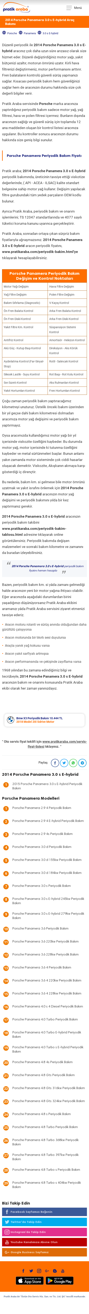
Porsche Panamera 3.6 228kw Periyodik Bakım (45, 954)
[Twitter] (64, 763)
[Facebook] (55, 763)
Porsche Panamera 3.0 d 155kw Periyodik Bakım (47, 860)
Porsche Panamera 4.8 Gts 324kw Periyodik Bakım (48, 1101)
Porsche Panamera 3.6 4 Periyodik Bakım (41, 967)
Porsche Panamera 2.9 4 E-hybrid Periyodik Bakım (48, 821)
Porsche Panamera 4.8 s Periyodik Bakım (41, 1114)
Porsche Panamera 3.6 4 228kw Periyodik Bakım (46, 993)
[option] (44, 720)
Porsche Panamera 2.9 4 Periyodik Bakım (41, 808)
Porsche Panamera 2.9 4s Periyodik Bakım (42, 834)
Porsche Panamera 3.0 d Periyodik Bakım (41, 847)
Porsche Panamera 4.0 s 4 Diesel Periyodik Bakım (47, 1006)
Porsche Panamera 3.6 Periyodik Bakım (40, 928)
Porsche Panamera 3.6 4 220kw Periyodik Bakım (46, 980)
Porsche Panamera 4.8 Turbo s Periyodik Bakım (46, 1170)
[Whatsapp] (73, 763)
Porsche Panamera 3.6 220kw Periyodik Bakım (45, 941)
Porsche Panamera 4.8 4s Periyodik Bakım (42, 1062)
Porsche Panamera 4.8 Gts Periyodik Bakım (43, 1075)
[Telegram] (82, 763)
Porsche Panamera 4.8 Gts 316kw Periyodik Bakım (48, 1088)
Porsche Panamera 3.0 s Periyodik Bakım (41, 886)
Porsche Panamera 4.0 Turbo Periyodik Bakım (45, 1019)
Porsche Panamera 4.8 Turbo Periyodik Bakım (45, 1127)
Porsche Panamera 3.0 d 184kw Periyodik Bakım (47, 873)
